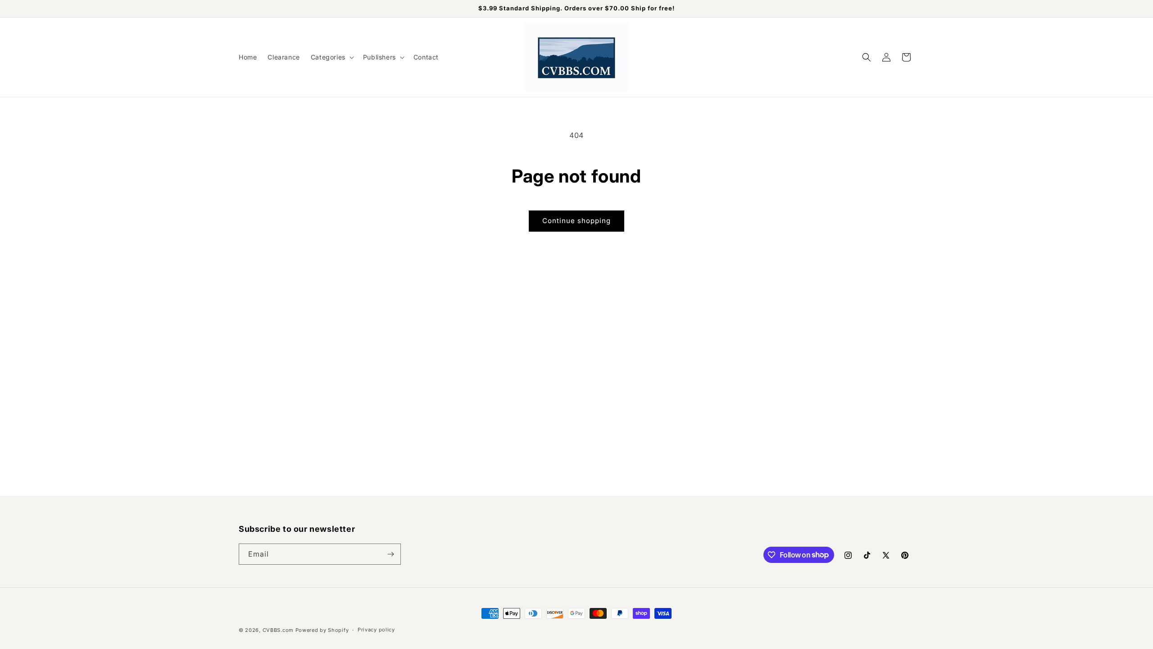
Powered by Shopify (322, 630)
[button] (331, 57)
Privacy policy (376, 629)
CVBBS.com (278, 630)
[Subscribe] (390, 554)
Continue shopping (576, 220)
